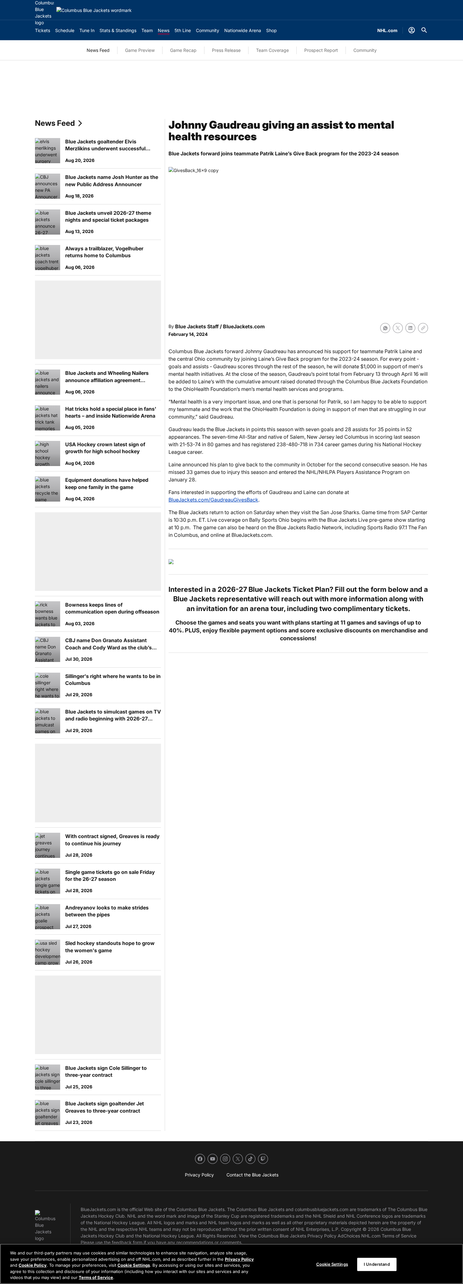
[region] (231, 1264)
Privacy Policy (239, 1259)
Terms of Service (96, 1277)
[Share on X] (398, 328)
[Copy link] (423, 328)
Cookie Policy (33, 1265)
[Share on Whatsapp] (385, 328)
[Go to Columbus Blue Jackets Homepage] (94, 10)
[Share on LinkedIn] (410, 328)
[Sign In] (411, 30)
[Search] (424, 30)
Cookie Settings (133, 1265)
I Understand (377, 1264)
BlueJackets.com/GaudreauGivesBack (213, 500)
